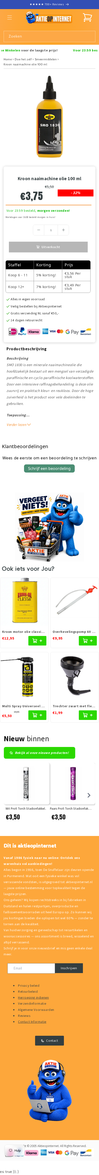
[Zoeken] (90, 36)
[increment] (63, 230)
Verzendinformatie (32, 1003)
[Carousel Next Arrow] (89, 795)
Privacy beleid (28, 985)
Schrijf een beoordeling (49, 468)
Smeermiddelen (46, 59)
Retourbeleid (28, 991)
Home (8, 59)
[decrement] (38, 230)
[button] (9, 17)
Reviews (24, 1016)
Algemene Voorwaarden (36, 1010)
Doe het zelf (23, 59)
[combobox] (49, 36)
